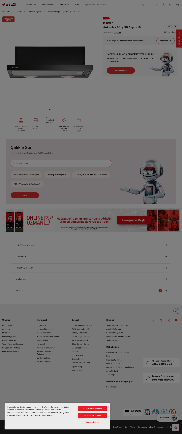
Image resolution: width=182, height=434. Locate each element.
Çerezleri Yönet (92, 422)
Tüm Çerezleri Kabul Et (92, 408)
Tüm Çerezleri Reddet (92, 415)
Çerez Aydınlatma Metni (20, 415)
